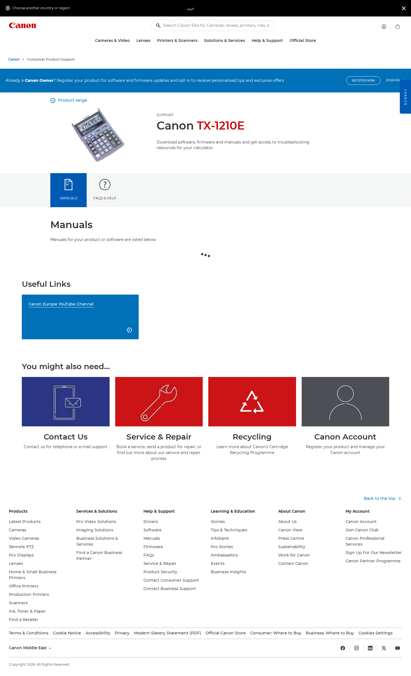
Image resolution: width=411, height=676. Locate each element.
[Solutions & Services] (247, 41)
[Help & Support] (285, 41)
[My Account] (383, 26)
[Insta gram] (356, 648)
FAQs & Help (104, 198)
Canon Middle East (28, 647)
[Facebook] (343, 648)
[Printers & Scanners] (199, 41)
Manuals (68, 198)
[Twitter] (384, 648)
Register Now (363, 80)
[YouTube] (397, 648)
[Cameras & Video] (132, 41)
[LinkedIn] (370, 648)
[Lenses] (152, 41)
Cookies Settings (375, 633)
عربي (190, 8)
